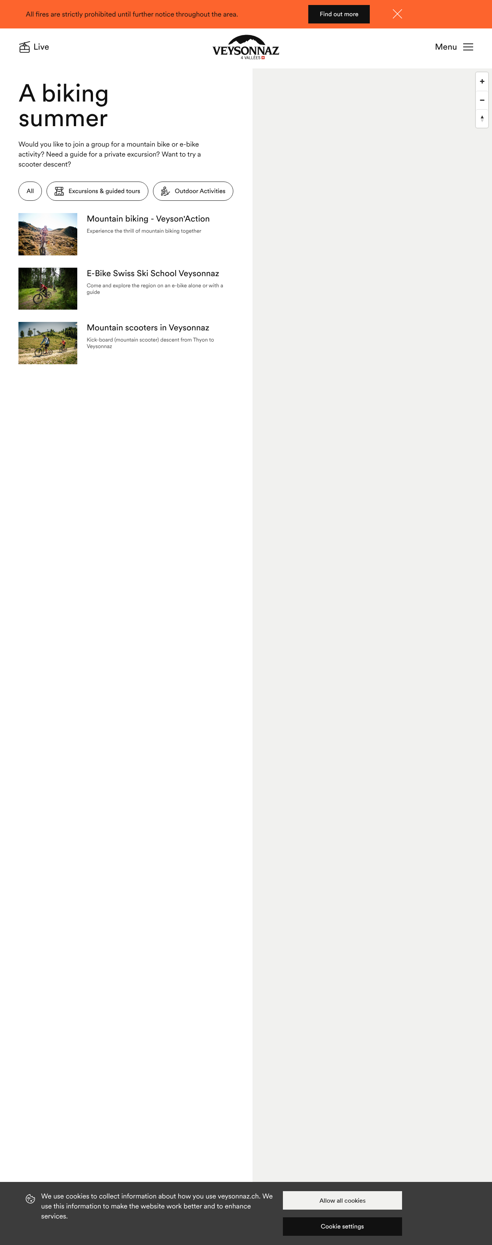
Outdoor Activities (200, 191)
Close (397, 13)
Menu (446, 47)
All (30, 191)
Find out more (339, 14)
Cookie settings (342, 1226)
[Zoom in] (482, 81)
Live (41, 47)
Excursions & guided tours (104, 191)
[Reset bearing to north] (482, 118)
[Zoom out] (482, 100)
